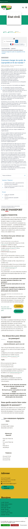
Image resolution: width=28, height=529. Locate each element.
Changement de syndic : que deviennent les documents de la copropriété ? (14, 183)
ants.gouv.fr (4, 244)
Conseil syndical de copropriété (11, 197)
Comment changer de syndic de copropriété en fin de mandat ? (13, 52)
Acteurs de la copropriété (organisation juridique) (12, 50)
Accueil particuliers (6, 48)
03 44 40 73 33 (5, 250)
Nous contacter (6, 487)
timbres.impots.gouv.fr (11, 268)
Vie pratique (10, 31)
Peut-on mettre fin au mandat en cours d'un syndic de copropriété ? (14, 186)
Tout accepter (5, 525)
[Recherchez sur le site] (23, 7)
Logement (13, 48)
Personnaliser (23, 525)
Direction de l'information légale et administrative (11, 206)
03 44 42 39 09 (5, 1)
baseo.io (13, 207)
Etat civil (16, 31)
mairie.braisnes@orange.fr (9, 483)
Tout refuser (15, 525)
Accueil (5, 31)
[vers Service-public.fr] (17, 44)
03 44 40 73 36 (14, 248)
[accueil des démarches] (14, 38)
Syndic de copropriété (9, 194)
